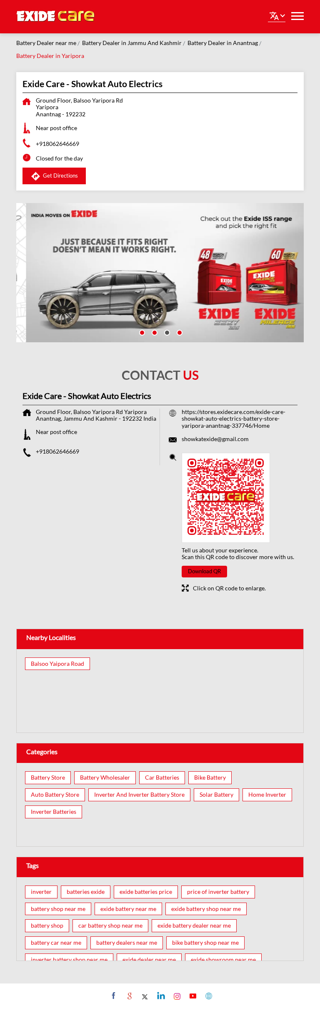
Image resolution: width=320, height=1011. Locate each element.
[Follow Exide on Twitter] (144, 995)
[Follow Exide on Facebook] (113, 995)
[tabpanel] (160, 272)
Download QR (204, 571)
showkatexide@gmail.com (215, 438)
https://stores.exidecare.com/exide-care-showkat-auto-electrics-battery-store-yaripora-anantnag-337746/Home (233, 418)
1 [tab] (141, 332)
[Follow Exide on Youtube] (192, 995)
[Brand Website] (207, 995)
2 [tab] (154, 332)
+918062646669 (57, 143)
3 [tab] (166, 332)
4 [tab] (179, 332)
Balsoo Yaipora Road (57, 663)
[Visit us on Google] (128, 995)
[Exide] (55, 16)
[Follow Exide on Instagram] (176, 995)
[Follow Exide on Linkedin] (160, 995)
